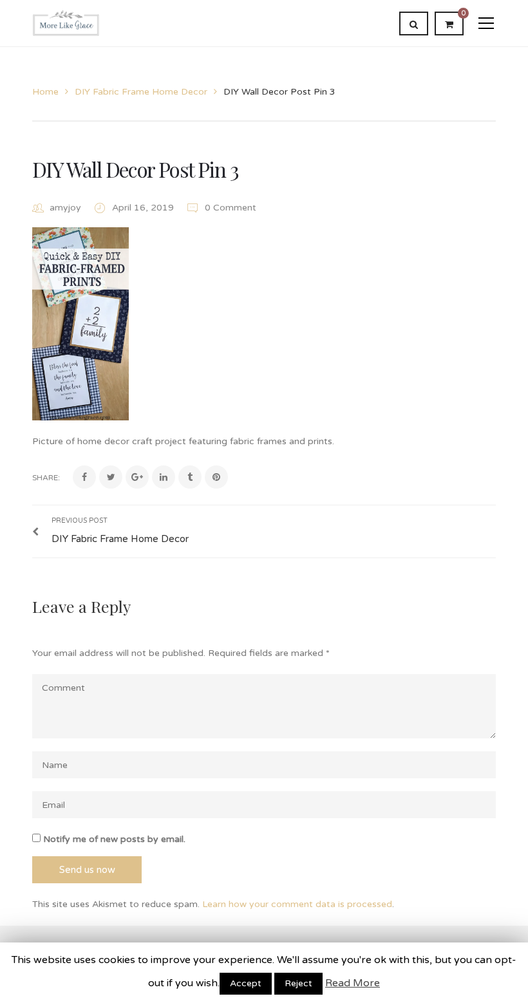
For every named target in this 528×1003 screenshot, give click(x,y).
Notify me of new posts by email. (114, 839)
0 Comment (229, 207)
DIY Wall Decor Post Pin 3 (135, 169)
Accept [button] (245, 983)
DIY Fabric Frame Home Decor (141, 91)
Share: (46, 477)
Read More (352, 983)
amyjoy (65, 207)
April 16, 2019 (144, 207)
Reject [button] (298, 983)
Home (45, 91)
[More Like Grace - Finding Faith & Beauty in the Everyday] (66, 22)
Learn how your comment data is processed (297, 904)
